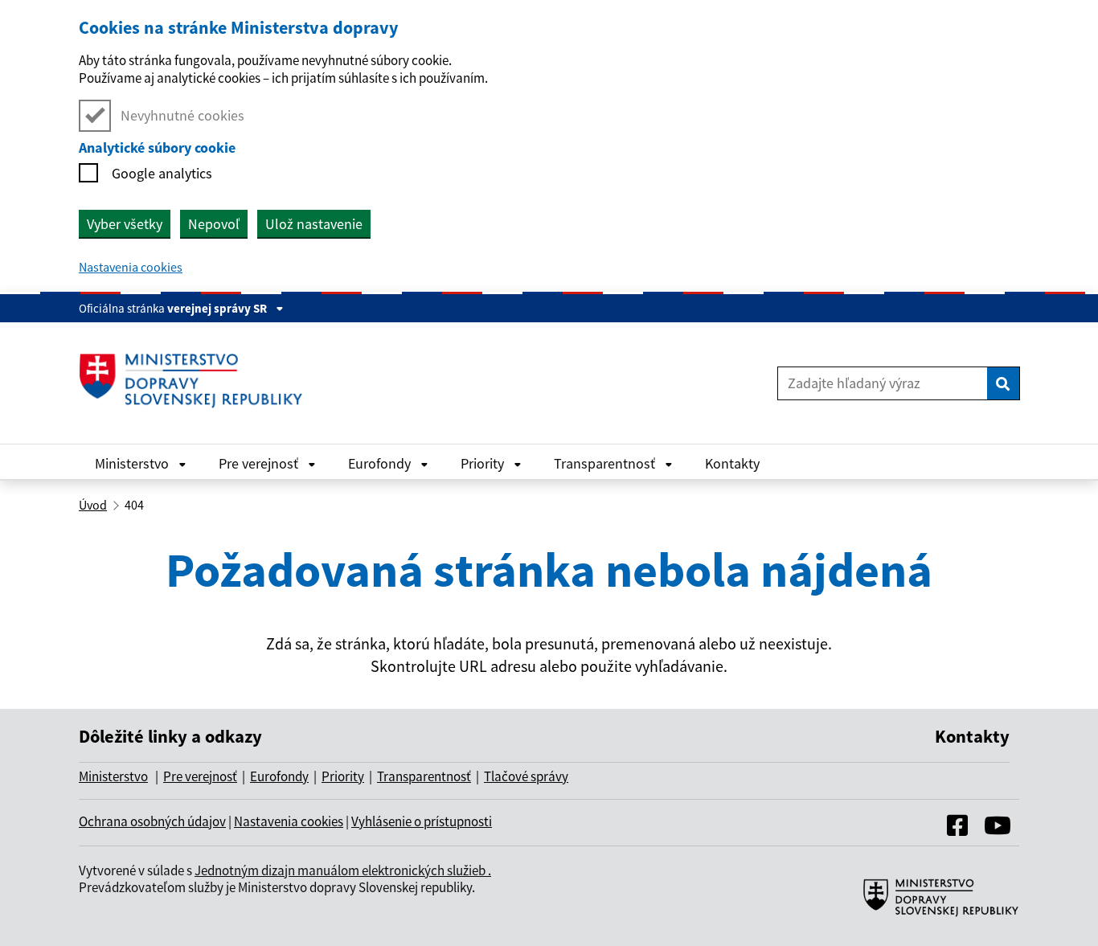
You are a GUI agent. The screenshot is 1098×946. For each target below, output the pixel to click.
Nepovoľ (214, 224)
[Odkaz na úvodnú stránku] (197, 383)
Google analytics (162, 173)
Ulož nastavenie (314, 224)
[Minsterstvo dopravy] (934, 914)
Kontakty (732, 463)
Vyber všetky (124, 224)
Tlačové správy (526, 776)
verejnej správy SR (218, 308)
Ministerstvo (133, 463)
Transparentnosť (606, 463)
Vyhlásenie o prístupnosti (421, 821)
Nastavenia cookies (130, 267)
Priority (484, 463)
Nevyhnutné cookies (182, 115)
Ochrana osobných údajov (152, 821)
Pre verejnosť (260, 463)
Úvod (93, 505)
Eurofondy (381, 463)
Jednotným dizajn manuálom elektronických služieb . (343, 870)
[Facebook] (957, 829)
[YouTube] (997, 829)
